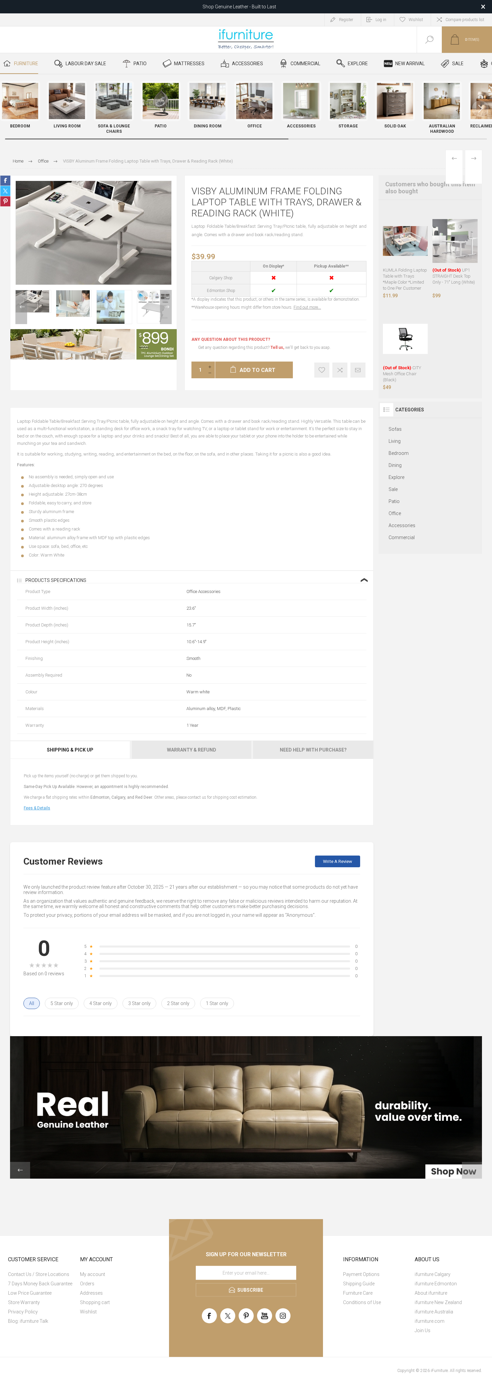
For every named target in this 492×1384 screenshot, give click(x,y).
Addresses (91, 1293)
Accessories (402, 525)
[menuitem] (43, 1274)
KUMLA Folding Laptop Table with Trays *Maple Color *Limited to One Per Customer (405, 279)
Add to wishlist (321, 370)
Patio (394, 501)
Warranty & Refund (191, 750)
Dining (395, 465)
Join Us (422, 1330)
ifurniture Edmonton (436, 1283)
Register (346, 19)
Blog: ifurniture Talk (28, 1321)
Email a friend (357, 370)
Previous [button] (21, 307)
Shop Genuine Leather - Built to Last (239, 6)
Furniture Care (358, 1293)
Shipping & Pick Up (70, 750)
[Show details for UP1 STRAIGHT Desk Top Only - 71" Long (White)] (455, 241)
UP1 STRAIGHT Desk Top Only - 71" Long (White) (453, 276)
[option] (33, 301)
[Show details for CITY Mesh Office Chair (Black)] (405, 339)
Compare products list (464, 19)
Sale (393, 489)
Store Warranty (24, 1302)
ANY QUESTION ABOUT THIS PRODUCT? (230, 339)
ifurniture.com (429, 1321)
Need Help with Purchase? (313, 750)
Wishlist (88, 1311)
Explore (396, 477)
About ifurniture (431, 1293)
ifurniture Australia (434, 1311)
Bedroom (399, 453)
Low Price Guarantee (30, 1293)
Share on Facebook (5, 181)
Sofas (395, 429)
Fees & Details (37, 808)
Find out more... (307, 307)
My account (92, 1274)
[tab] (70, 750)
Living (395, 441)
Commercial (402, 537)
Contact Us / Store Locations (38, 1274)
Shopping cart (95, 1302)
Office (395, 513)
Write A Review (337, 861)
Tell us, (277, 347)
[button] (480, 108)
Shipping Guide (359, 1283)
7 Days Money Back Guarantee (40, 1283)
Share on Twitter (5, 191)
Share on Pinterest (5, 201)
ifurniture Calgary (432, 1274)
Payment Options (361, 1274)
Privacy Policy (23, 1311)
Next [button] (166, 307)
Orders (87, 1283)
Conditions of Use (362, 1302)
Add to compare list (339, 370)
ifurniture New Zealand (438, 1302)
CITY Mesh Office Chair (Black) (402, 373)
